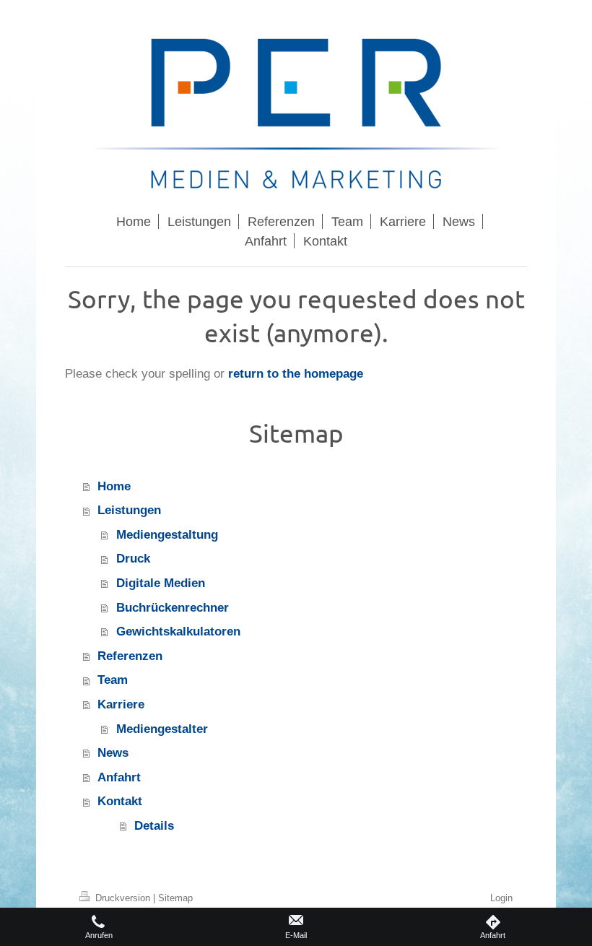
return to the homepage (295, 374)
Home (114, 486)
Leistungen (129, 510)
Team (112, 680)
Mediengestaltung (167, 535)
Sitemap (175, 897)
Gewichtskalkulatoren (178, 631)
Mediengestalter (162, 729)
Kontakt (119, 801)
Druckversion (122, 897)
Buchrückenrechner (172, 608)
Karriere (120, 704)
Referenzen (129, 656)
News (113, 753)
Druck (133, 558)
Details (154, 826)
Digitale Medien (160, 583)
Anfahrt (119, 777)
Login (501, 897)
